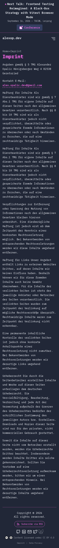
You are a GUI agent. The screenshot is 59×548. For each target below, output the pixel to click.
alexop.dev (12, 38)
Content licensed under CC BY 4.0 (34, 537)
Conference (32, 27)
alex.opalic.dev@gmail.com (22, 85)
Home (6, 51)
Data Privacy (35, 543)
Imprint (21, 543)
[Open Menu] (53, 38)
